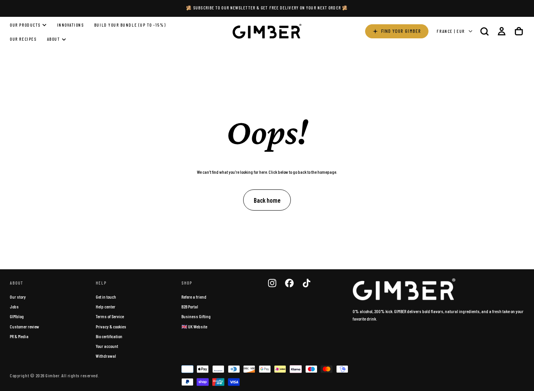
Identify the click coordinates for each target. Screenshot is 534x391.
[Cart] (519, 31)
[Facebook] (289, 283)
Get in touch (106, 296)
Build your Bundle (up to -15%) (130, 24)
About (53, 39)
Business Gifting (196, 316)
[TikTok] (306, 283)
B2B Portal (189, 306)
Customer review (24, 326)
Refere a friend (193, 296)
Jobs (14, 306)
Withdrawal (106, 356)
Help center (105, 306)
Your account (107, 346)
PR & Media (19, 336)
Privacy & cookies (111, 326)
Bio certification (109, 336)
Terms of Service (110, 316)
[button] (484, 31)
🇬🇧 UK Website (194, 326)
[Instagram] (272, 283)
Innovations (70, 24)
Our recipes (23, 39)
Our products (25, 24)
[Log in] (501, 31)
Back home (267, 200)
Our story (18, 296)
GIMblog (17, 316)
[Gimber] (404, 289)
